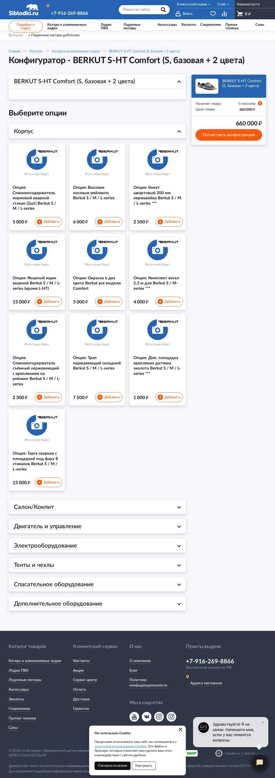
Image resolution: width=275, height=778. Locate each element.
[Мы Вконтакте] (146, 717)
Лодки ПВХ (18, 670)
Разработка (232, 753)
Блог (133, 670)
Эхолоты (16, 699)
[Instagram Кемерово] (171, 717)
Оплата (79, 690)
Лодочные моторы (25, 680)
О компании (140, 661)
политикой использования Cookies (120, 746)
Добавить (49, 222)
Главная (14, 51)
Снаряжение (19, 709)
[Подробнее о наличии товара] (260, 103)
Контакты (81, 661)
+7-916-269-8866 (69, 13)
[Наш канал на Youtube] (134, 717)
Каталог (36, 51)
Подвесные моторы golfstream (55, 35)
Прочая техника (22, 718)
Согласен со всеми (112, 766)
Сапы (13, 728)
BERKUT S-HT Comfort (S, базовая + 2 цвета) (144, 51)
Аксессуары (19, 690)
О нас (221, 4)
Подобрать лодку (26, 26)
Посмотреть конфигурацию (229, 135)
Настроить (143, 766)
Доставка (81, 699)
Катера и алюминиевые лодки (76, 51)
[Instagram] (159, 717)
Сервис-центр (85, 680)
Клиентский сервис (192, 4)
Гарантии (81, 709)
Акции (78, 670)
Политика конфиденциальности (148, 682)
